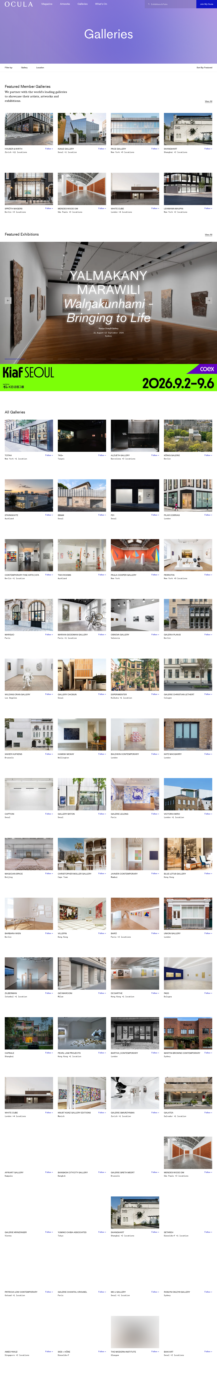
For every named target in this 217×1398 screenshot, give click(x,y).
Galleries (83, 3)
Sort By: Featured (204, 67)
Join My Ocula (206, 4)
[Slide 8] (201, 359)
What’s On (101, 3)
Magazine (46, 3)
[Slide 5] (121, 359)
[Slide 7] (175, 359)
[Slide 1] (15, 359)
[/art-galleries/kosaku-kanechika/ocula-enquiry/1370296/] (17, 4)
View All (208, 101)
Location (40, 67)
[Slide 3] (68, 359)
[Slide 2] (42, 359)
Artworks (65, 3)
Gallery (24, 67)
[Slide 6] (148, 359)
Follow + (49, 148)
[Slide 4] (95, 359)
